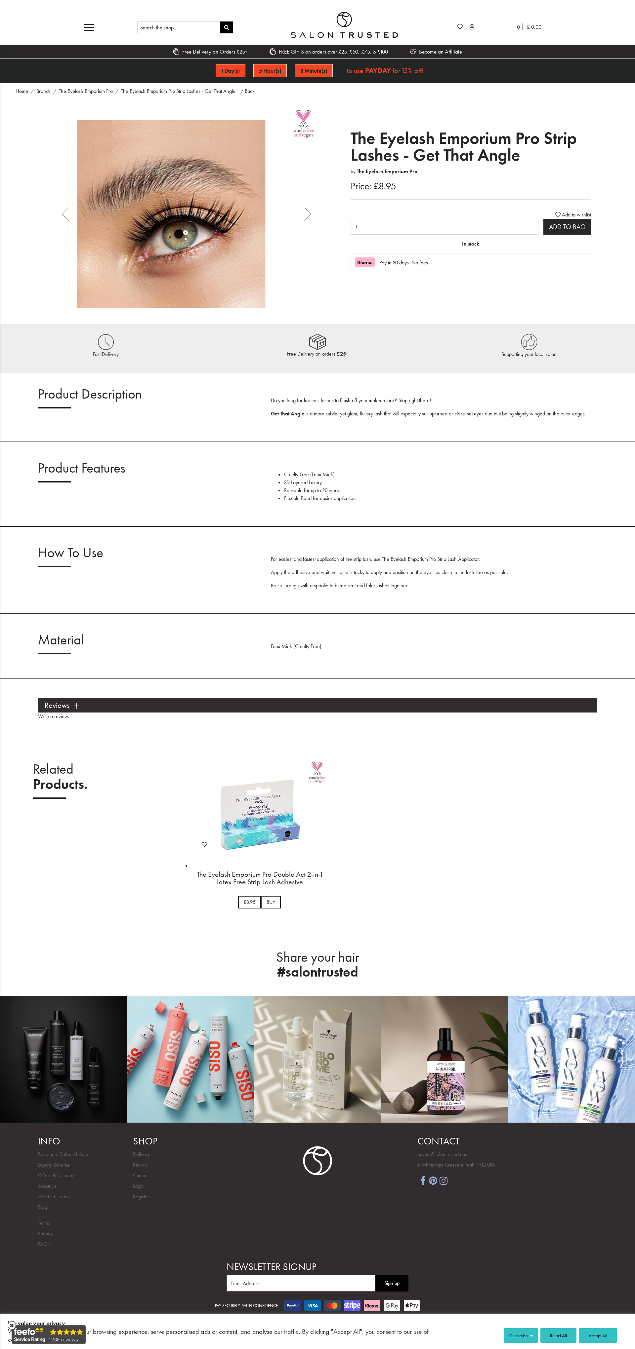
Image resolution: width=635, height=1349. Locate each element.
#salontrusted (317, 972)
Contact (140, 1175)
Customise (518, 1335)
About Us (47, 1185)
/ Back (247, 91)
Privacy (45, 1233)
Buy (271, 902)
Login (138, 1185)
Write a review (53, 716)
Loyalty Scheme (54, 1164)
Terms (44, 1222)
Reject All (558, 1335)
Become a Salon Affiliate (63, 1154)
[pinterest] (433, 1180)
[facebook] (422, 1180)
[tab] (317, 705)
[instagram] (444, 1180)
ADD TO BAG (567, 226)
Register (141, 1196)
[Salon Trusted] (344, 25)
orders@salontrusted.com (443, 1154)
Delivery (141, 1154)
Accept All (598, 1335)
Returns (140, 1164)
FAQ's (44, 1244)
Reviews (57, 705)
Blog (42, 1207)
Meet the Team (53, 1196)
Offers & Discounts (57, 1175)
